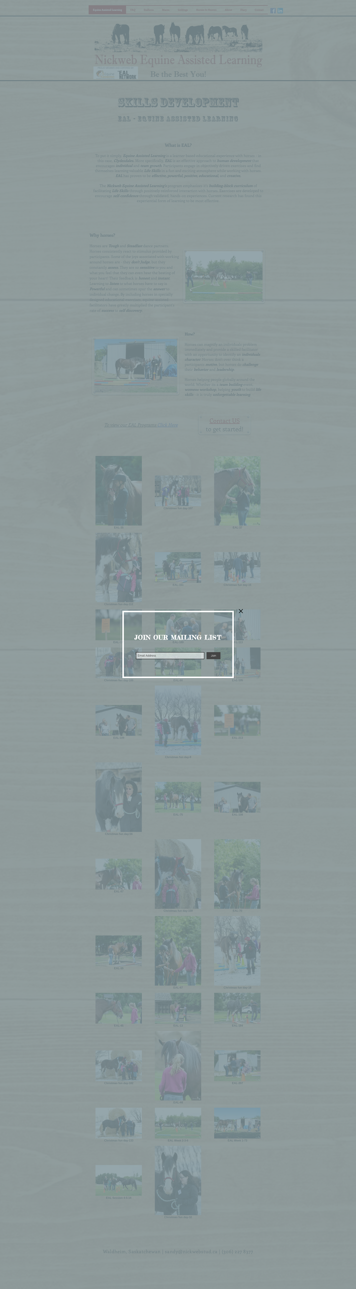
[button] (241, 611)
